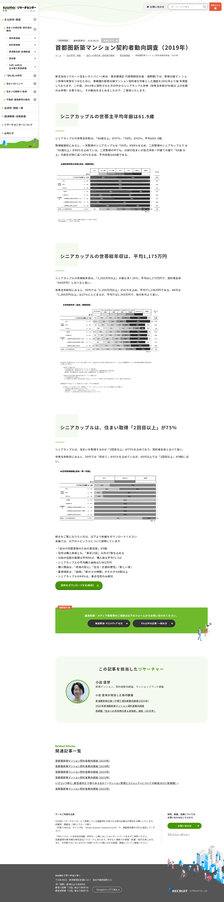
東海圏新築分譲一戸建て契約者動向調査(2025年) (122, 700)
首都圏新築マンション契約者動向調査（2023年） (82, 772)
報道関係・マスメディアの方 (109, 623)
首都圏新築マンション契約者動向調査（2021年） (82, 788)
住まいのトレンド (14, 83)
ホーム (58, 55)
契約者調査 (14, 44)
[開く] (35, 76)
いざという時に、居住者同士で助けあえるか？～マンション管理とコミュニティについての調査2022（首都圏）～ (117, 783)
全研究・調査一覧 (13, 108)
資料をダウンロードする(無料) (77, 585)
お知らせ (9, 133)
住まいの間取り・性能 (16, 91)
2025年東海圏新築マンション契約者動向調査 (120, 705)
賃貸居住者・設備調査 (19, 51)
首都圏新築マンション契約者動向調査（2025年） (82, 760)
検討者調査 (14, 38)
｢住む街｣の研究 (14, 75)
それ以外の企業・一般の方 (154, 623)
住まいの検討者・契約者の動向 (19, 29)
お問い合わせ (157, 6)
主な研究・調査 (12, 19)
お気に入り (215, 5)
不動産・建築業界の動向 (18, 99)
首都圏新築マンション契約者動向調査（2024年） (82, 766)
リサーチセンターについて (18, 124)
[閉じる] (35, 19)
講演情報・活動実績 (15, 116)
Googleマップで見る (107, 889)
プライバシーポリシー (178, 834)
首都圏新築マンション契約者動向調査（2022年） (82, 777)
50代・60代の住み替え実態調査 (18, 67)
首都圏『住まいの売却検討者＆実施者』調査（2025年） (126, 710)
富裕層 (12, 58)
